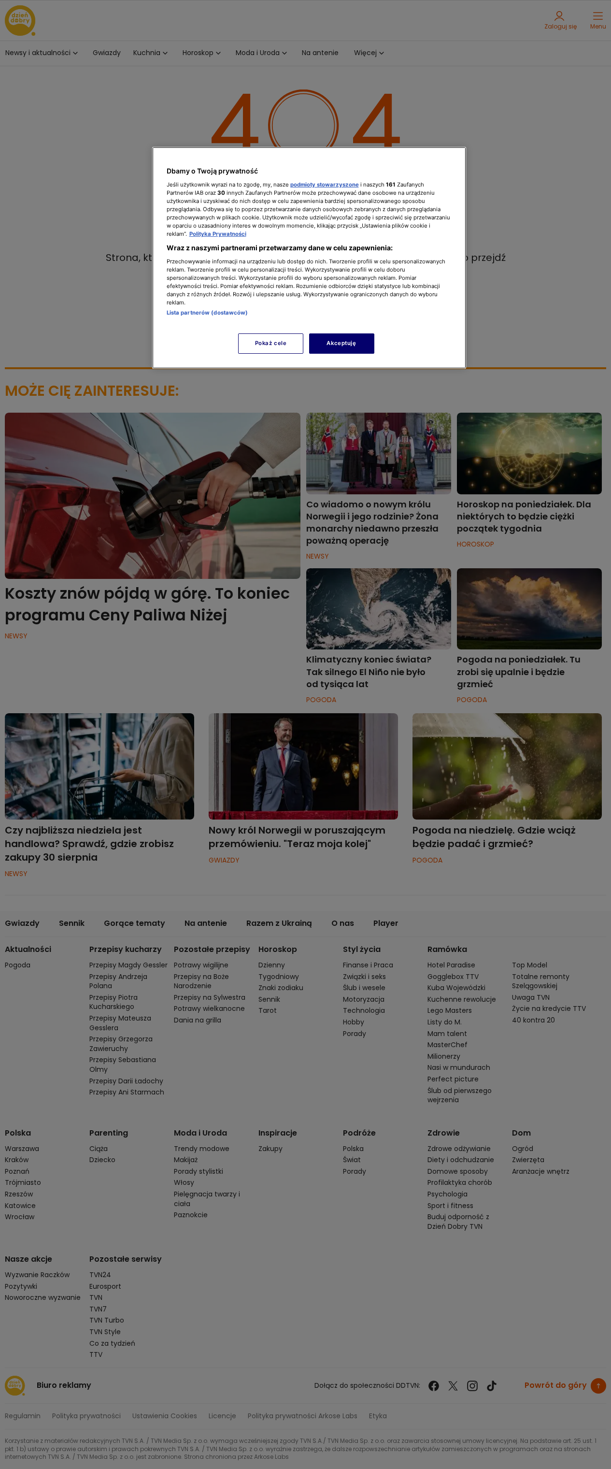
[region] (309, 258)
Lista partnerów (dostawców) (207, 312)
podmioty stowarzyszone (324, 184)
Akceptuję (341, 343)
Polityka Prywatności (217, 233)
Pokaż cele (271, 343)
